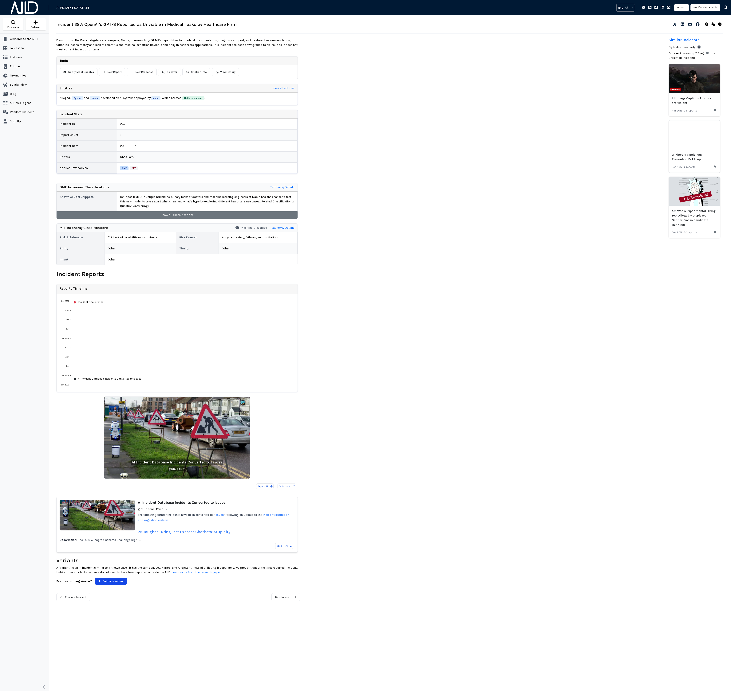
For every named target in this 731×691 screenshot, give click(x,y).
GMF (124, 168)
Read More (282, 546)
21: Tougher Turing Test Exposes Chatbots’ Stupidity (184, 532)
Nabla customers (193, 98)
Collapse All (285, 486)
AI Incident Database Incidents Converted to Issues (177, 462)
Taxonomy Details (282, 187)
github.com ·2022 (150, 509)
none (156, 98)
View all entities (283, 88)
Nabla (95, 98)
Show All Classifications (177, 215)
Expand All (263, 486)
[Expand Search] (723, 7)
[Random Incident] (714, 24)
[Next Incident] (721, 24)
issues (219, 515)
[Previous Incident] (707, 24)
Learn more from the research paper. (196, 572)
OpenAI (77, 98)
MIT (134, 168)
